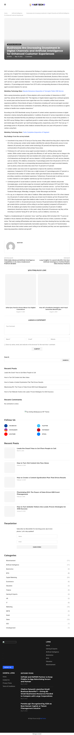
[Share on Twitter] (40, 64)
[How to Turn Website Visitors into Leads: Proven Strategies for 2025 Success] (9, 511)
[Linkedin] (37, 724)
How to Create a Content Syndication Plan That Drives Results (23, 382)
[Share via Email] (48, 64)
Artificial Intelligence (17, 13)
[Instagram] (31, 724)
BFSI (38, 573)
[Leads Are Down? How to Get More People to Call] (9, 453)
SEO (38, 624)
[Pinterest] (49, 724)
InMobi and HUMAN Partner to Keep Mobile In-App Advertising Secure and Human (36, 679)
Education (38, 586)
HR (38, 598)
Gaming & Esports (38, 594)
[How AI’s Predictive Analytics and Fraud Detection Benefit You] (53, 289)
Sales (38, 619)
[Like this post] (32, 64)
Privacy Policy (7, 683)
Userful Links (9, 673)
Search (6, 357)
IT (38, 602)
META (38, 611)
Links (48, 642)
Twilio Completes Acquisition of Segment (36, 132)
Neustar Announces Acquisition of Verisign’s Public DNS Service (43, 91)
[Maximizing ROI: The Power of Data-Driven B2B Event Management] (9, 496)
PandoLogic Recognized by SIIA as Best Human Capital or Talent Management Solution (36, 706)
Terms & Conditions (9, 686)
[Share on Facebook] (36, 64)
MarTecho (43, 718)
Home (5, 13)
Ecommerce (38, 581)
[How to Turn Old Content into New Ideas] (9, 467)
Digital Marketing (38, 577)
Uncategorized (38, 628)
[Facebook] (24, 724)
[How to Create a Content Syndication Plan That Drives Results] (9, 482)
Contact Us (6, 680)
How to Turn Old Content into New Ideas (16, 377)
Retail (38, 615)
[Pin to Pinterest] (44, 64)
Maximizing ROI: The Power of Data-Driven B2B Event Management (25, 387)
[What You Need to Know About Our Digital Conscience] (20, 289)
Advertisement (38, 560)
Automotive (38, 569)
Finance (38, 590)
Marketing (38, 607)
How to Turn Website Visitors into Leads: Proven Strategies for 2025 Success (29, 392)
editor (10, 56)
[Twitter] (43, 724)
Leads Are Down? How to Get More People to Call (20, 372)
